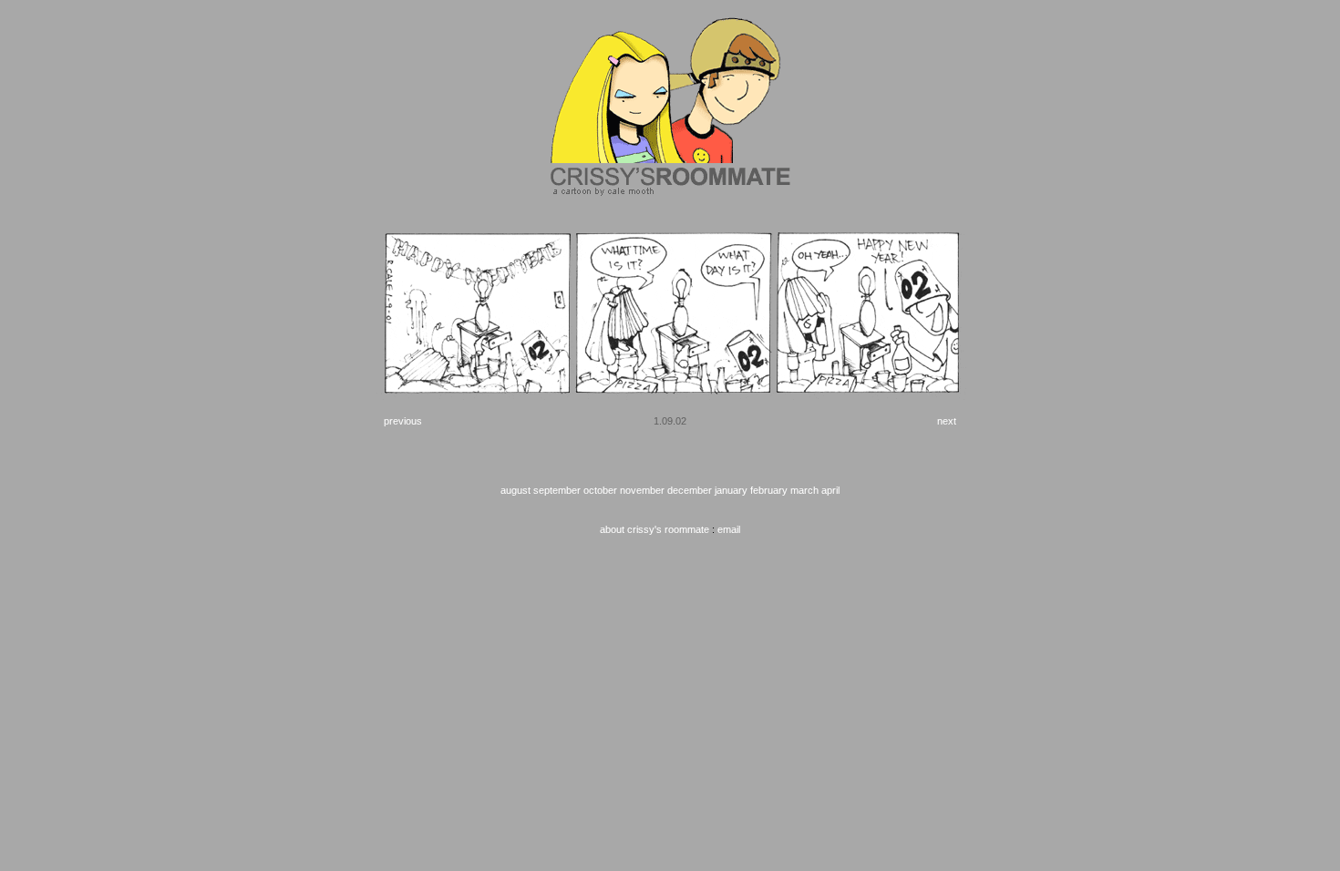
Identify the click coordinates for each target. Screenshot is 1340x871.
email (728, 529)
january (731, 490)
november (642, 490)
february (769, 490)
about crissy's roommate (654, 529)
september (557, 490)
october (600, 490)
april (830, 490)
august (515, 490)
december (689, 490)
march (804, 490)
